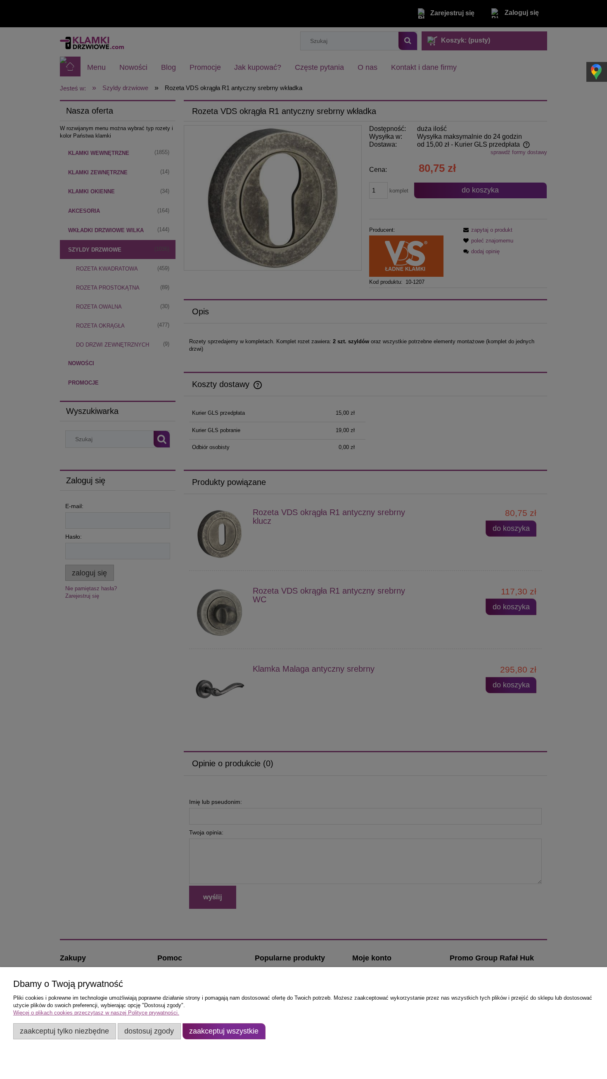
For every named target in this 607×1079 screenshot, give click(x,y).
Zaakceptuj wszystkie (223, 1031)
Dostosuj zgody (149, 1031)
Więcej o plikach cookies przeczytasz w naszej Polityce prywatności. (96, 1013)
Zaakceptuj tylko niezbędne (64, 1031)
